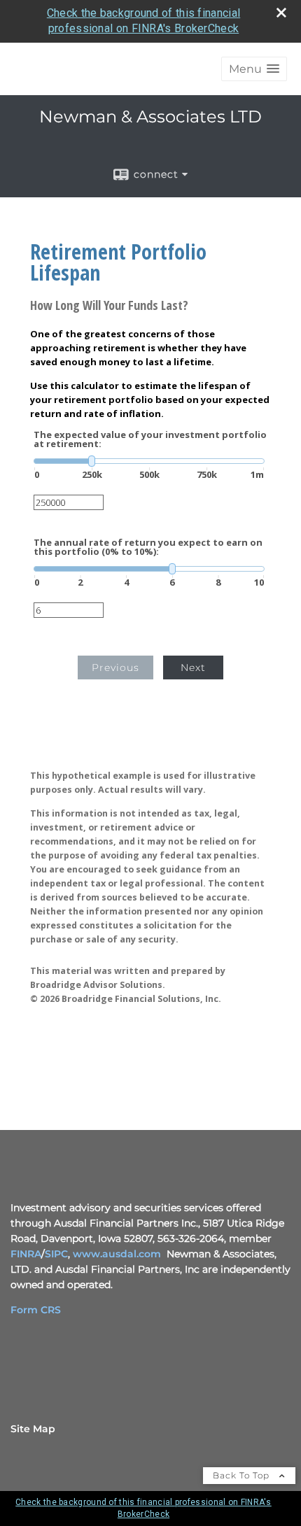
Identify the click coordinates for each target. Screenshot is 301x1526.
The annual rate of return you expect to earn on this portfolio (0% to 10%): (148, 547)
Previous (115, 667)
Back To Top (242, 1475)
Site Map (32, 1428)
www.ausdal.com (117, 1254)
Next (193, 667)
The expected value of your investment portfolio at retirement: (150, 439)
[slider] (149, 461)
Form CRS (35, 1310)
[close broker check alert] (281, 12)
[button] (254, 69)
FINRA (25, 1254)
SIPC (56, 1254)
